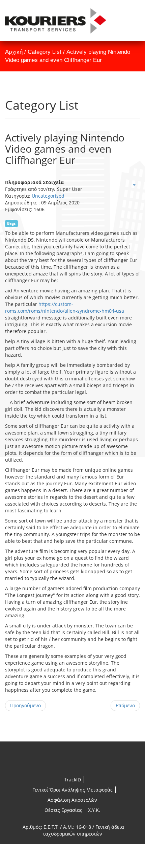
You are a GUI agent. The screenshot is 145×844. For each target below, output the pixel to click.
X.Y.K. (94, 810)
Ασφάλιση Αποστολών (72, 800)
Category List (44, 52)
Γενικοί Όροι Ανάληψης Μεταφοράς (72, 789)
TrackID (72, 779)
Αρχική (14, 52)
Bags (11, 223)
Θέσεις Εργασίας (63, 810)
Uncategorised (48, 196)
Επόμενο (125, 705)
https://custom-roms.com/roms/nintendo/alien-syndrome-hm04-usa (64, 307)
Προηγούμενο (25, 705)
